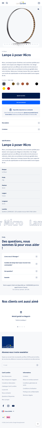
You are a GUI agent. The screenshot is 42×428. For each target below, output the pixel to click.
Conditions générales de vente (30, 384)
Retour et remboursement (30, 379)
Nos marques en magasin (9, 379)
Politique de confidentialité (31, 392)
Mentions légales (28, 395)
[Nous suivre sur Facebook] (3, 406)
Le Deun (4, 51)
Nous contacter (6, 393)
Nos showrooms (6, 376)
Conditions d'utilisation (30, 388)
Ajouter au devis (21, 95)
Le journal (5, 389)
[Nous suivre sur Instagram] (8, 406)
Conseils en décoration (8, 383)
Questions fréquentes (8, 396)
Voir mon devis (21, 102)
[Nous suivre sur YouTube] (13, 406)
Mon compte (5, 399)
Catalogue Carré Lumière (9, 386)
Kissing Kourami (21, 422)
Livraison (25, 376)
